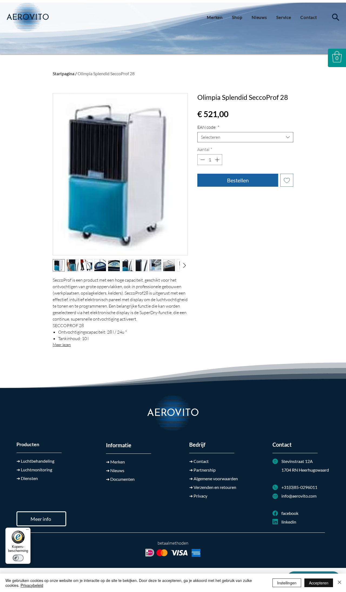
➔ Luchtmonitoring (34, 469)
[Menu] (27, 531)
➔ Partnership (202, 469)
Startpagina (63, 73)
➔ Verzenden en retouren (212, 487)
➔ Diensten (27, 478)
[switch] (18, 558)
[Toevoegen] (286, 180)
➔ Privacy (198, 495)
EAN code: (208, 127)
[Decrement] (202, 159)
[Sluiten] (339, 583)
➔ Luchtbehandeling (35, 460)
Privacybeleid (32, 585)
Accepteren (318, 583)
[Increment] (217, 159)
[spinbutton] (210, 159)
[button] (337, 57)
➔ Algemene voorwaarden (213, 478)
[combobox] (245, 137)
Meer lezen (62, 344)
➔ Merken (115, 461)
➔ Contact (199, 461)
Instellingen (287, 583)
